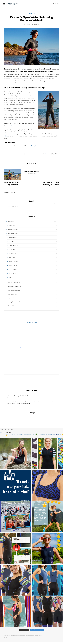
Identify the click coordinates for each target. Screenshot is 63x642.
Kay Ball (11, 277)
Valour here (9, 125)
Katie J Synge (12, 273)
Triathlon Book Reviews (14, 290)
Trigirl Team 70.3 (13, 265)
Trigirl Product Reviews (14, 298)
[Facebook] (50, 154)
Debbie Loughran (13, 261)
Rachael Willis (12, 241)
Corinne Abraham (14, 253)
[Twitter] (52, 154)
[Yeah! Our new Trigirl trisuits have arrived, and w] (47, 611)
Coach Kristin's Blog (13, 229)
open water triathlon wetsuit (14, 153)
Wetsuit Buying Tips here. (34, 146)
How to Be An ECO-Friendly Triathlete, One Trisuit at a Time (50, 184)
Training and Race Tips (14, 282)
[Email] (58, 154)
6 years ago (10, 399)
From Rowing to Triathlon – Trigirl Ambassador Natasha (12, 184)
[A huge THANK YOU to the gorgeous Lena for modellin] (15, 453)
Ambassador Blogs (13, 233)
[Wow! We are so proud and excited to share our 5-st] (15, 548)
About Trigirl (11, 306)
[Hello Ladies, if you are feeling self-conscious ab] (15, 485)
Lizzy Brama (12, 257)
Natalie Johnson (13, 237)
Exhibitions (12, 225)
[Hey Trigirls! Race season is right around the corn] (15, 580)
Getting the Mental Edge (14, 302)
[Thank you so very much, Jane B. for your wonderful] (47, 548)
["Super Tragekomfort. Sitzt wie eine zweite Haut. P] (47, 453)
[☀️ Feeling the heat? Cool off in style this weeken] (47, 485)
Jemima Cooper (13, 269)
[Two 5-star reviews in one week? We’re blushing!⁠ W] (47, 516)
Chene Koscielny (13, 245)
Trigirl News (32, 13)
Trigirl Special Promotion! (31, 171)
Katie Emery (12, 249)
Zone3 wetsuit (9, 157)
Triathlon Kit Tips (12, 294)
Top (58, 639)
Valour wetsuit (21, 157)
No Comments (35, 24)
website (6, 136)
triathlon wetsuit (32, 153)
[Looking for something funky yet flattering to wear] (15, 611)
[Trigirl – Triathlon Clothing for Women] (12, 4)
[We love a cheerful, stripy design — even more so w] (47, 580)
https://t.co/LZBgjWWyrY (23, 397)
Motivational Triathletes (14, 286)
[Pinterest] (55, 154)
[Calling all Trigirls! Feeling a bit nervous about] (15, 516)
